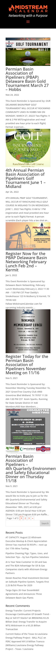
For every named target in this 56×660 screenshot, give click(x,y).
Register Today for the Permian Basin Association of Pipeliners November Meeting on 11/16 (27, 364)
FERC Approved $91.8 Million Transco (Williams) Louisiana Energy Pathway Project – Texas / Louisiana (25, 645)
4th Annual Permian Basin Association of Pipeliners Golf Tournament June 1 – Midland (26, 178)
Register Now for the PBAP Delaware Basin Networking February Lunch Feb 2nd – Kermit (26, 262)
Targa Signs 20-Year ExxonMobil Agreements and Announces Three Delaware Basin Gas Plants (24, 594)
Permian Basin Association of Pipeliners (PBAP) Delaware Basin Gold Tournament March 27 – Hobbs (27, 79)
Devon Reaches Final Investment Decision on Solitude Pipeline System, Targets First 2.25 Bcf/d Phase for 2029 (27, 581)
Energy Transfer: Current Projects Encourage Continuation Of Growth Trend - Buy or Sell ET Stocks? (28, 614)
